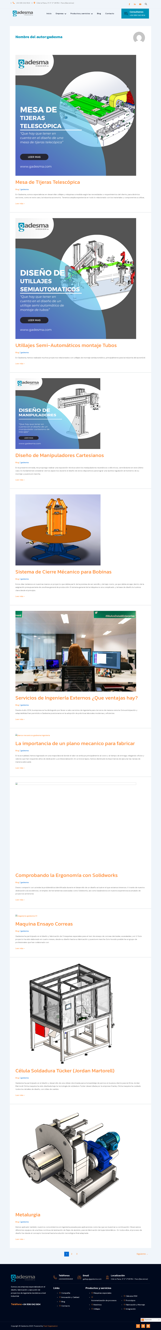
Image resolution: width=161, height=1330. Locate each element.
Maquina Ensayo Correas (44, 924)
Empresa (59, 13)
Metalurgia (27, 1214)
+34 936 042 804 (137, 15)
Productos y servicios (80, 13)
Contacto (109, 13)
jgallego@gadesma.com (92, 1279)
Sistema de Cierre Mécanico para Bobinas (63, 571)
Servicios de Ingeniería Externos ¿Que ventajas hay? (76, 698)
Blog (99, 13)
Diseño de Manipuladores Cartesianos (59, 455)
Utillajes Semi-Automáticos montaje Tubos (66, 345)
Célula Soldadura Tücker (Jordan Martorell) (64, 1070)
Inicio (49, 13)
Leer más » (20, 203)
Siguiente (142, 1254)
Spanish (148, 1320)
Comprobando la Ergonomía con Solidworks (66, 875)
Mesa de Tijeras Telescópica (47, 182)
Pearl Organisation (50, 1326)
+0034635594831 (66, 1279)
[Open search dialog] (146, 4)
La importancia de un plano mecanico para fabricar (75, 743)
